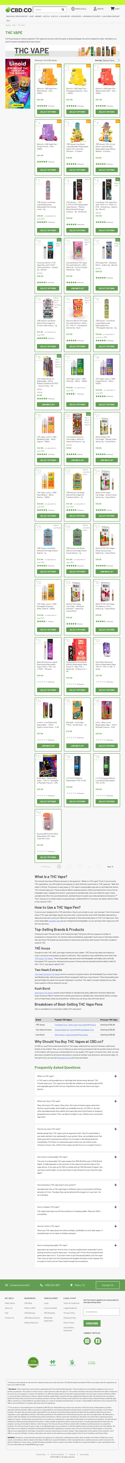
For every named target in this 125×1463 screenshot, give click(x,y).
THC (14, 25)
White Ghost (60, 1034)
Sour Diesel (82, 1024)
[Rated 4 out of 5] (71, 393)
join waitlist (77, 288)
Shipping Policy (69, 1318)
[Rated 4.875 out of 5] (101, 222)
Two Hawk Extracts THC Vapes (47, 974)
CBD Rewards (49, 1313)
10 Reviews (80, 224)
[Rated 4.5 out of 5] (42, 282)
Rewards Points (64, 1058)
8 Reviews (109, 222)
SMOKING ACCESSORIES (92, 16)
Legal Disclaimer (70, 1308)
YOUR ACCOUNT (51, 1298)
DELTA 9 (55, 16)
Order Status (10, 1303)
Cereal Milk (74, 1029)
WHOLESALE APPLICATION (15, 16)
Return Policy (68, 1322)
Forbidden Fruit (61, 1024)
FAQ (6, 1313)
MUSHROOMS (76, 16)
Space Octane (71, 1034)
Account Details (50, 1308)
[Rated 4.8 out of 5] (71, 224)
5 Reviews (80, 340)
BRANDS (39, 16)
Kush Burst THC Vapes (44, 992)
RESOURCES (29, 1298)
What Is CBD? (30, 1308)
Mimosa (92, 1024)
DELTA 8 (47, 16)
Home (7, 25)
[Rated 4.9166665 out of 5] (101, 340)
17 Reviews (51, 222)
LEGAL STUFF (69, 1298)
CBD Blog (28, 1303)
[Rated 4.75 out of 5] (42, 510)
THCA (62, 16)
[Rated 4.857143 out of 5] (42, 106)
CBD (32, 16)
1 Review (80, 454)
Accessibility (84, 1454)
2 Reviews (80, 106)
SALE (8, 21)
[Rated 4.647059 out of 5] (42, 222)
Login (46, 1303)
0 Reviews (109, 566)
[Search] (63, 9)
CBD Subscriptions (32, 1318)
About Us (8, 1308)
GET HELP (9, 1298)
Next (109, 866)
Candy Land (72, 1024)
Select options (48, 112)
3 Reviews (109, 164)
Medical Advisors (31, 1322)
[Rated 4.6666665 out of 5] (42, 454)
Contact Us (108, 1285)
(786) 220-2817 (52, 1285)
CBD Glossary (29, 1313)
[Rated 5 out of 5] (71, 106)
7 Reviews (51, 106)
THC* (26, 16)
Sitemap (72, 1454)
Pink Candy (83, 1034)
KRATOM (67, 16)
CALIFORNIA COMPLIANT (111, 16)
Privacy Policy (69, 1313)
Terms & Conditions (71, 1303)
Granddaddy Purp (87, 1029)
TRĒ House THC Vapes (44, 958)
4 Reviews (51, 282)
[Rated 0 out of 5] (42, 681)
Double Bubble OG (62, 1029)
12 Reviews (110, 340)
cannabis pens (54, 921)
